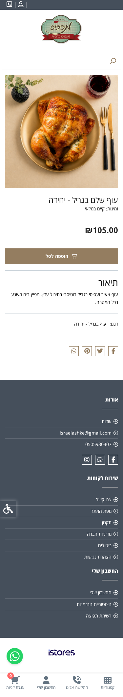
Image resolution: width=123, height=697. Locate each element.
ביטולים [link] (105, 545)
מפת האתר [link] (101, 511)
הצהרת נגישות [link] (98, 557)
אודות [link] (107, 421)
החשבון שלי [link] (101, 592)
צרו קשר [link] (104, 499)
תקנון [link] (107, 522)
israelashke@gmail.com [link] (86, 433)
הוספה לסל (58, 256)
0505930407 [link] (98, 444)
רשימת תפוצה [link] (99, 616)
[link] (107, 682)
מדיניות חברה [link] (99, 534)
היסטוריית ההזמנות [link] (94, 604)
